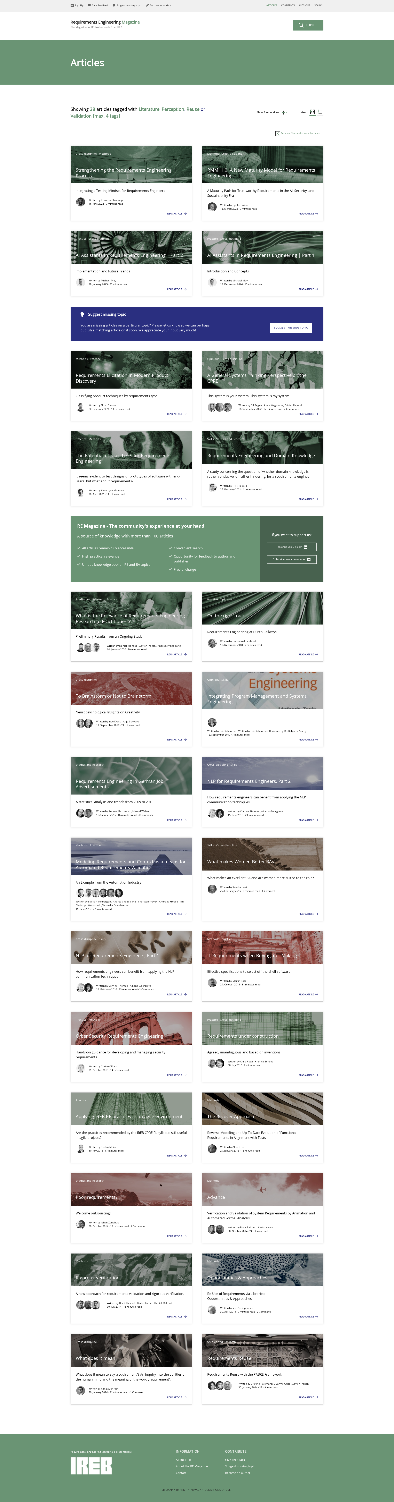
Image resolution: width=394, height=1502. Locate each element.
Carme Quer (283, 1383)
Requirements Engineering (105, 24)
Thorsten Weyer (148, 901)
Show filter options (268, 112)
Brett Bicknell (248, 1227)
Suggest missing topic (291, 327)
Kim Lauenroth (109, 1388)
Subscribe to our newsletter (289, 559)
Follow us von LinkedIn (289, 547)
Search (318, 5)
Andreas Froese (169, 901)
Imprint (181, 1490)
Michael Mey (108, 280)
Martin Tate (239, 981)
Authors (304, 5)
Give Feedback (235, 1460)
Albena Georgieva (272, 811)
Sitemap (167, 1490)
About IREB (183, 1460)
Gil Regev (257, 405)
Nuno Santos (108, 405)
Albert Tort (239, 1147)
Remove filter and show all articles (300, 133)
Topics (311, 25)
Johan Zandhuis (110, 1222)
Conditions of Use (218, 1490)
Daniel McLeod (163, 1303)
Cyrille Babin (240, 205)
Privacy (195, 1490)
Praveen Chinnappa (112, 200)
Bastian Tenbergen (99, 901)
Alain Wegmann (273, 405)
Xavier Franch (147, 645)
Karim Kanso (265, 1227)
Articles (271, 5)
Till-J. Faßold (240, 485)
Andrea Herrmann (120, 811)
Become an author (237, 1473)
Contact (181, 1473)
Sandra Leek (240, 887)
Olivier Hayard (293, 405)
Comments (288, 5)
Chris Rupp (247, 1061)
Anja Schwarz (131, 721)
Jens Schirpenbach (243, 1308)
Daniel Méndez (128, 645)
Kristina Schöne (264, 1061)
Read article (175, 213)
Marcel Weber (140, 811)
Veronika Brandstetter (115, 905)
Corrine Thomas (250, 811)
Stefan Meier (109, 1147)
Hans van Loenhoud (244, 641)
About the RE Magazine (192, 1466)
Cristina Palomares (262, 1383)
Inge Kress (115, 721)
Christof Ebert (109, 1066)
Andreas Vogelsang (169, 645)
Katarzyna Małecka (112, 490)
